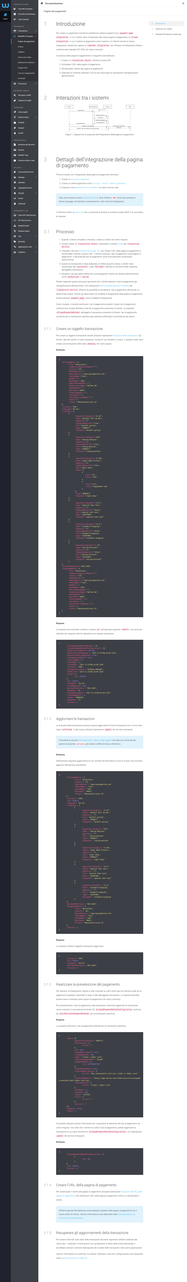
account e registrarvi (80, 179)
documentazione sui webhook (74, 1258)
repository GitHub (90, 198)
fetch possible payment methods (114, 286)
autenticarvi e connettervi (87, 187)
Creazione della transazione (125, 335)
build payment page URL (90, 251)
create (120, 244)
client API (79, 212)
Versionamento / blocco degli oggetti (95, 740)
